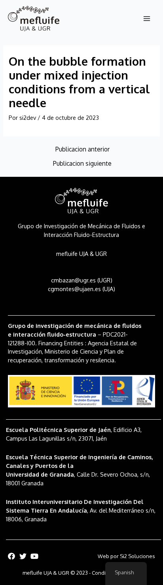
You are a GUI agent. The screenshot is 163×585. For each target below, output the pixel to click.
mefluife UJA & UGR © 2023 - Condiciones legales (82, 573)
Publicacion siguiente (82, 164)
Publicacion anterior (82, 149)
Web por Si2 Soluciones (126, 556)
